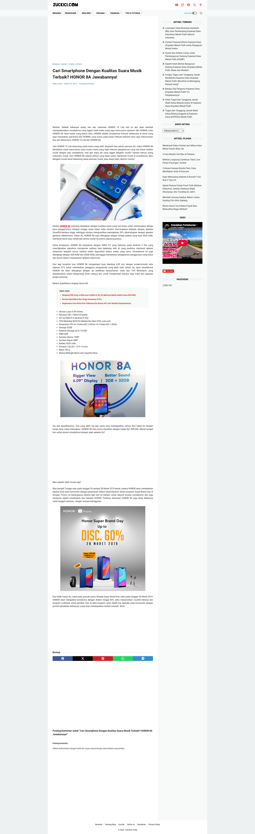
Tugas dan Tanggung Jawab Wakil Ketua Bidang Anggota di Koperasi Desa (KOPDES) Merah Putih (181, 113)
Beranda (57, 13)
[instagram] (182, 5)
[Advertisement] (103, 39)
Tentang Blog (110, 824)
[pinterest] (103, 658)
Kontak (121, 824)
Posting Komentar (86, 84)
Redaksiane (70, 13)
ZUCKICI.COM (131, 830)
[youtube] (176, 5)
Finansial (115, 13)
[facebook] (188, 5)
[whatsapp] (123, 658)
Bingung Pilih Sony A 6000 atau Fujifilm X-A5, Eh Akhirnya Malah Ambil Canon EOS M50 (99, 295)
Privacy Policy (154, 824)
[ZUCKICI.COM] (67, 5)
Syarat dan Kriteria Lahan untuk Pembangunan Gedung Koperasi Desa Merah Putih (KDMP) (183, 56)
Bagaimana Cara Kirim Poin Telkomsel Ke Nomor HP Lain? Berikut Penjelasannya (96, 303)
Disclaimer (141, 824)
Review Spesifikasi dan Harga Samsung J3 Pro (82, 299)
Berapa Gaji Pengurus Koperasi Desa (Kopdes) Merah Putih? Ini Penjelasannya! (182, 92)
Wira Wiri (86, 13)
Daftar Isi (131, 824)
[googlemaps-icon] (200, 5)
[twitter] (194, 5)
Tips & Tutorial (132, 13)
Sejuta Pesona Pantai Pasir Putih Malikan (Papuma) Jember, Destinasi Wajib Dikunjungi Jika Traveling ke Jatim (182, 188)
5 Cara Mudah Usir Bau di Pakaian (179, 154)
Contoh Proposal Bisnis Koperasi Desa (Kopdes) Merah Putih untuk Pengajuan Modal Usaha (183, 45)
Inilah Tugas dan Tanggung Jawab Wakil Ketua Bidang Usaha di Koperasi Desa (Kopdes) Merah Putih (183, 102)
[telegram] (143, 658)
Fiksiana (100, 13)
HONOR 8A (65, 226)
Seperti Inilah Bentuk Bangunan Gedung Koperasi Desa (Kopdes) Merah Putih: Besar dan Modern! (183, 67)
